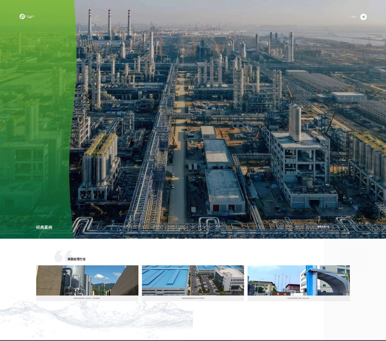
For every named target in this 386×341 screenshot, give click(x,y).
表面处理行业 (334, 226)
